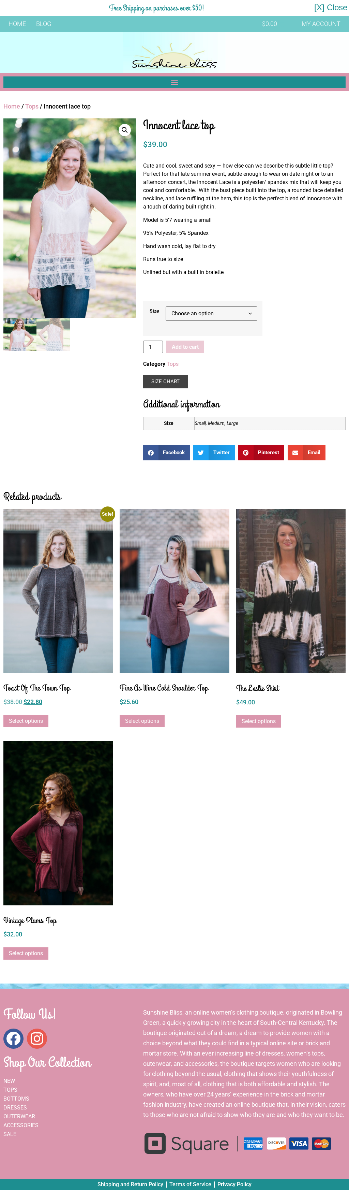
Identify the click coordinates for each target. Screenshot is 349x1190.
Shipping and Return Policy (130, 1184)
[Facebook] (13, 1039)
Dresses (15, 1107)
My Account (321, 23)
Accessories (21, 1125)
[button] (174, 82)
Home (17, 23)
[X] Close (330, 7)
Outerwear (19, 1116)
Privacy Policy (234, 1184)
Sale (9, 1134)
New (9, 1081)
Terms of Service (190, 1184)
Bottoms (16, 1098)
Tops (32, 106)
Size (154, 311)
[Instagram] (37, 1039)
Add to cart (185, 347)
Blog (43, 23)
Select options (26, 721)
